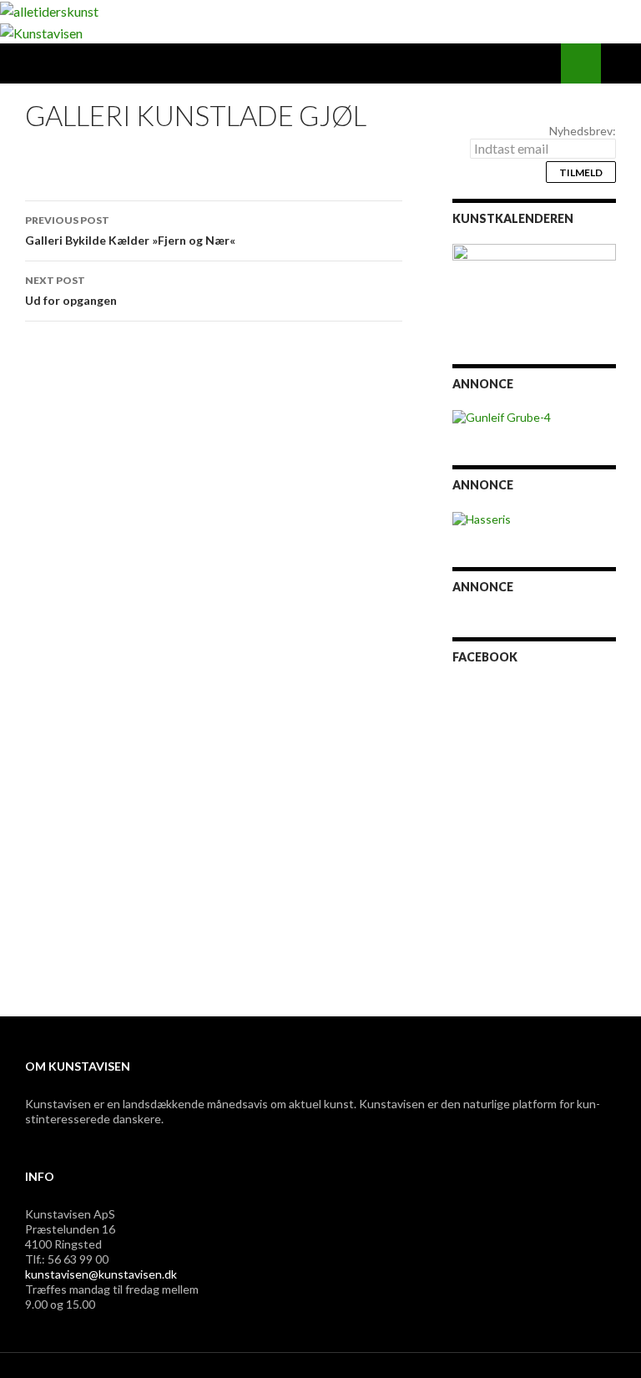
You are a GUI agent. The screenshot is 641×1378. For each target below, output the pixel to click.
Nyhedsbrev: (582, 131)
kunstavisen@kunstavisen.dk (101, 1274)
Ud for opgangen (71, 290)
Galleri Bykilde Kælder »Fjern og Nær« (130, 230)
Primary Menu (621, 63)
